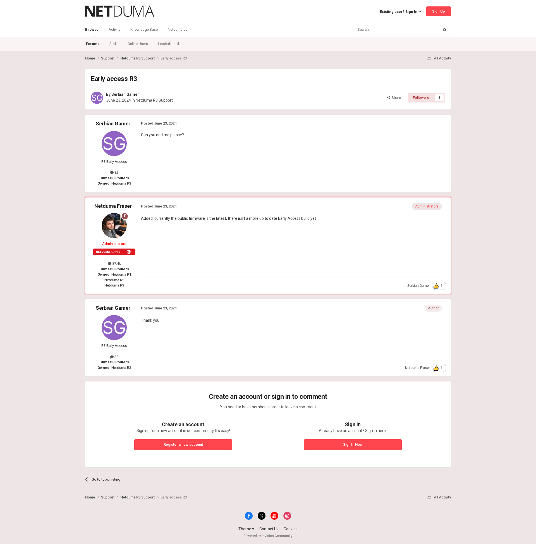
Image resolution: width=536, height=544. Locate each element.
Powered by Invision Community (268, 536)
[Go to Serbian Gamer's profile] (97, 98)
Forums (92, 44)
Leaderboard (168, 44)
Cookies (291, 529)
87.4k (116, 263)
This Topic (423, 30)
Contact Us (269, 529)
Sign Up (438, 11)
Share (395, 98)
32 (116, 172)
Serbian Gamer (125, 94)
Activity (114, 29)
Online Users (138, 44)
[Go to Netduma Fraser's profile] (114, 225)
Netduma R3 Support (154, 100)
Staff (113, 44)
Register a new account (183, 444)
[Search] (445, 29)
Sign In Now (353, 444)
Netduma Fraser (113, 206)
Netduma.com (179, 29)
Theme (245, 529)
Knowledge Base (144, 29)
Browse (92, 29)
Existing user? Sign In (399, 11)
